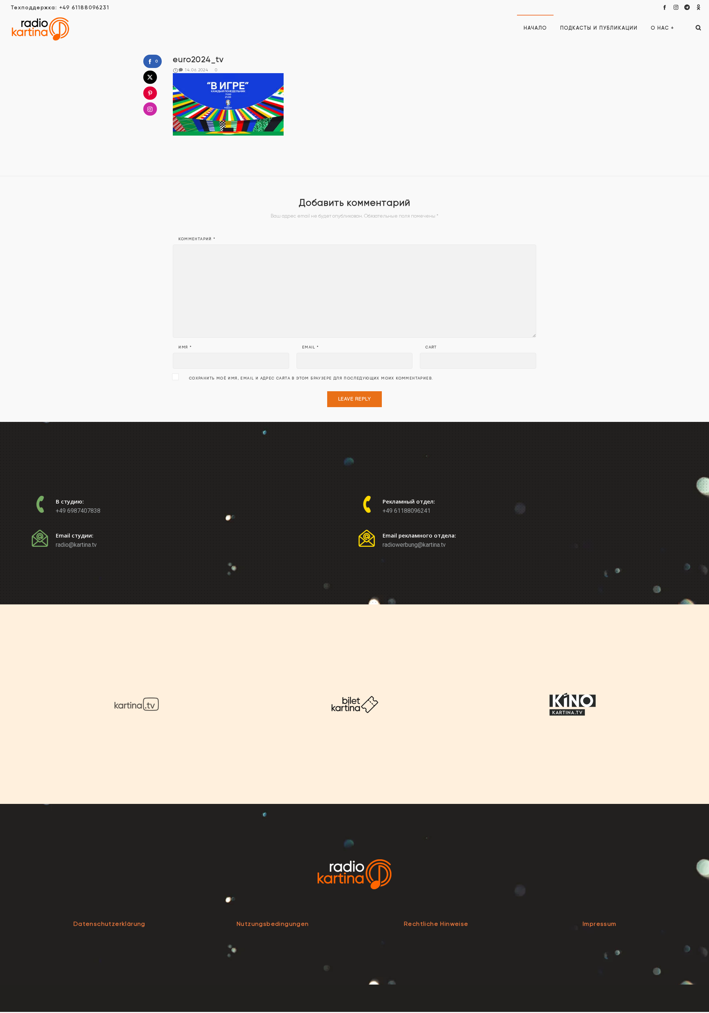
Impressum (600, 923)
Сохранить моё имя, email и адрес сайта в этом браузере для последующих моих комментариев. (311, 378)
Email (310, 347)
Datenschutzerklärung (109, 923)
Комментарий (196, 239)
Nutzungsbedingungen (273, 923)
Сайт (431, 347)
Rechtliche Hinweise (436, 923)
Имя (185, 347)
